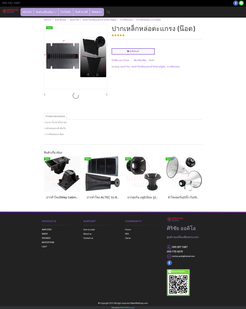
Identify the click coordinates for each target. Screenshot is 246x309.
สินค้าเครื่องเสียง (45, 12)
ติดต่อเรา (97, 12)
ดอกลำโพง (125, 66)
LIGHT (44, 246)
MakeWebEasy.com (127, 308)
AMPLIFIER (47, 229)
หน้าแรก (27, 12)
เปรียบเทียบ (141, 60)
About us (87, 234)
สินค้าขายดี (81, 12)
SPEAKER (46, 238)
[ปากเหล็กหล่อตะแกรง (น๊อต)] (75, 56)
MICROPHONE (48, 242)
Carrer (128, 238)
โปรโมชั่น (66, 12)
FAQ (127, 234)
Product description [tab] (55, 116)
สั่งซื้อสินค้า (134, 51)
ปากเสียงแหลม (173, 66)
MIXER (45, 234)
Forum (128, 229)
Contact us (88, 238)
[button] (108, 12)
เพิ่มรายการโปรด (121, 60)
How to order (89, 229)
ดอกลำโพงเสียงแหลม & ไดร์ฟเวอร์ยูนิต (149, 66)
